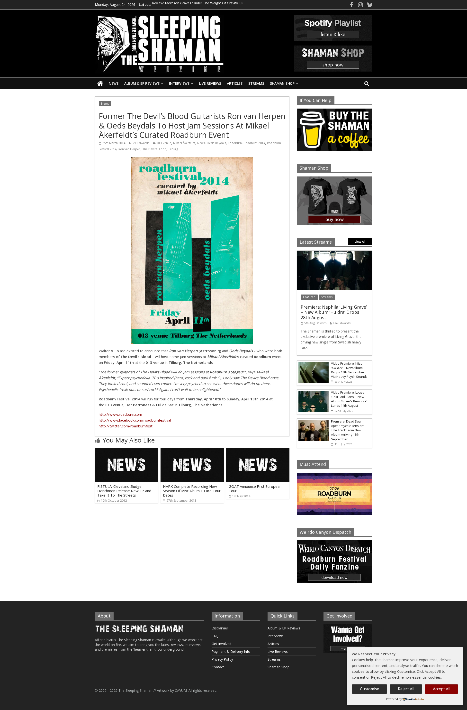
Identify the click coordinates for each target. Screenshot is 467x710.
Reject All (406, 689)
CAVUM (181, 690)
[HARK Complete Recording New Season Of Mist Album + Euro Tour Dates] (192, 451)
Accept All (441, 689)
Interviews (179, 83)
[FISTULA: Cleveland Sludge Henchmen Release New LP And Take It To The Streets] (126, 451)
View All (360, 242)
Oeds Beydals (216, 143)
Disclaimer (220, 628)
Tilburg (173, 149)
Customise (369, 689)
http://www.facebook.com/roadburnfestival (135, 420)
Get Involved (221, 643)
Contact (218, 667)
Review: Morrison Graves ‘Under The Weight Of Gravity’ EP (197, 4)
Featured (309, 297)
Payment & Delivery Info (231, 651)
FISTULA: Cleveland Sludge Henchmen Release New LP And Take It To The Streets (124, 491)
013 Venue (164, 143)
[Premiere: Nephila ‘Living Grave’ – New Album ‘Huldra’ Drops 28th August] (334, 253)
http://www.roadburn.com (120, 414)
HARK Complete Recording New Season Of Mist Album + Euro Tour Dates (192, 491)
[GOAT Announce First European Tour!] (257, 451)
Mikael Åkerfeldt (184, 143)
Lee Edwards (140, 143)
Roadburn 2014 (254, 143)
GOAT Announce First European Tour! (255, 488)
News (113, 83)
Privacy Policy (222, 659)
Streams (256, 83)
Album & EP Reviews (142, 83)
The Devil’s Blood (154, 149)
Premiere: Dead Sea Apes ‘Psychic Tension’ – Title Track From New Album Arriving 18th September (348, 430)
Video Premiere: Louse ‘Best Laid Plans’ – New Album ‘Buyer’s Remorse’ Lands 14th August (349, 399)
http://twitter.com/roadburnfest (126, 426)
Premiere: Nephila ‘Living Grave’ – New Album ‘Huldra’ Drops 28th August (334, 312)
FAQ (215, 636)
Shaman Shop (282, 83)
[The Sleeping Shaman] (100, 83)
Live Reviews (210, 83)
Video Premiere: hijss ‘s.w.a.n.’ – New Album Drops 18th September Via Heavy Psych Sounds (349, 370)
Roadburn (235, 143)
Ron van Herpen (129, 149)
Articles (234, 83)
